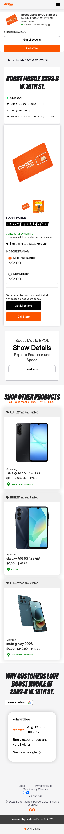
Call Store (24, 316)
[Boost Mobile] (8, 4)
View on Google (27, 752)
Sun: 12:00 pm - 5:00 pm (26, 104)
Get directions (32, 39)
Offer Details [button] (32, 828)
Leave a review (16, 702)
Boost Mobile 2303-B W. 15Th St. (28, 60)
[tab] (32, 829)
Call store (32, 48)
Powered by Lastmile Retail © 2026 (32, 819)
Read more (32, 369)
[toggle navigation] (58, 4)
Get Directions (24, 305)
